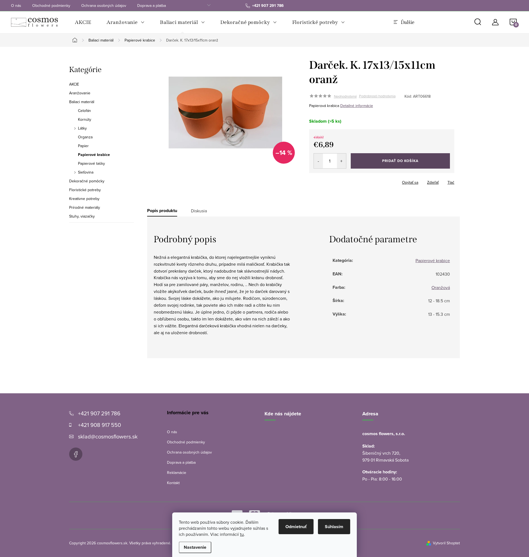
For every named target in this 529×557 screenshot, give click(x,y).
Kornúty (84, 119)
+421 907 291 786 (99, 413)
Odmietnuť (296, 526)
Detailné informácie (356, 105)
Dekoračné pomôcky (86, 181)
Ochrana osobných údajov (103, 5)
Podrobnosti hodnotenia (377, 96)
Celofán (84, 110)
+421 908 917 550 (99, 425)
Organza (85, 137)
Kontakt (173, 482)
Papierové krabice (94, 154)
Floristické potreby (85, 190)
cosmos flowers (75, 454)
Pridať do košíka (400, 160)
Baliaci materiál (81, 102)
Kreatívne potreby (84, 198)
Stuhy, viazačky (82, 216)
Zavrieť (347, 181)
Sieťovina (85, 172)
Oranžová (440, 287)
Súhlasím (334, 526)
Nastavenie (195, 547)
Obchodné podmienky (51, 5)
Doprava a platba (151, 5)
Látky (82, 128)
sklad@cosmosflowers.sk (107, 436)
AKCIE (74, 84)
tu (242, 534)
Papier (83, 146)
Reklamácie (176, 472)
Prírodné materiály (84, 207)
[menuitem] (83, 22)
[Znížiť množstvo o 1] (318, 160)
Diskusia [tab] (199, 211)
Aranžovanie (79, 93)
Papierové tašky (91, 163)
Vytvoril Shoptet (446, 543)
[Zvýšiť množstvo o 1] (341, 160)
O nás (16, 5)
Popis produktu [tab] (162, 211)
